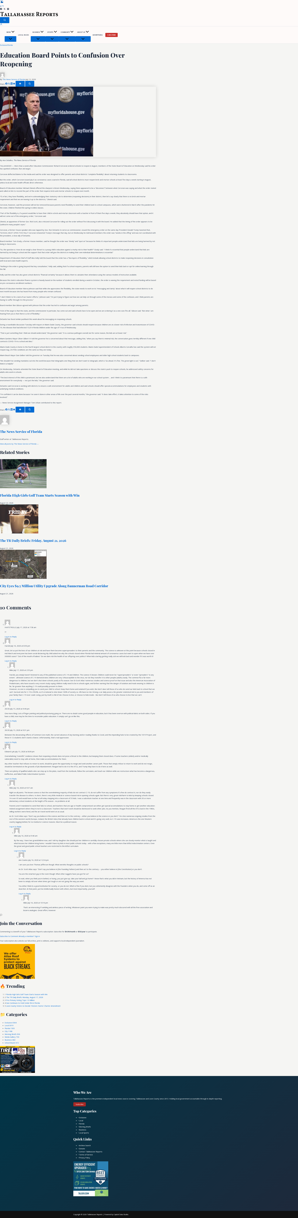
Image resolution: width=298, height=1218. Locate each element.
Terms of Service (86, 1154)
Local (9, 1025)
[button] (12, 32)
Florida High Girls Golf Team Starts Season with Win (40, 495)
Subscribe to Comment (9, 936)
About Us (81, 32)
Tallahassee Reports (94, 1214)
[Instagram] (8, 9)
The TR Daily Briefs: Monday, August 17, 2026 (24, 997)
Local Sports (84, 1133)
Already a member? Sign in (29, 936)
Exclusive (3, 45)
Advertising (98, 35)
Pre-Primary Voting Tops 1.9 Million (20, 1000)
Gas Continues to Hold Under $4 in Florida (23, 1003)
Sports (50, 32)
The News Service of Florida (14, 79)
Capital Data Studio (121, 1214)
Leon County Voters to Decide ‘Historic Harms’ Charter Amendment (33, 1006)
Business (36, 32)
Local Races (23, 35)
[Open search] (4, 20)
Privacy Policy (84, 1157)
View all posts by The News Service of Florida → (19, 444)
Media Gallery (12, 1037)
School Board (12, 1043)
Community (65, 32)
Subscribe (111, 35)
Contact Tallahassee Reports (90, 1151)
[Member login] (1, 25)
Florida (10, 45)
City (8, 1031)
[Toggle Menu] (10, 39)
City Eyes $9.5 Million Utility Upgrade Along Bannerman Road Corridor (54, 586)
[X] (4, 9)
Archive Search (85, 1145)
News (9, 32)
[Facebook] (1, 9)
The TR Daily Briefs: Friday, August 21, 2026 (33, 540)
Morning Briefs (12, 1034)
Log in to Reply (11, 636)
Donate (82, 1148)
